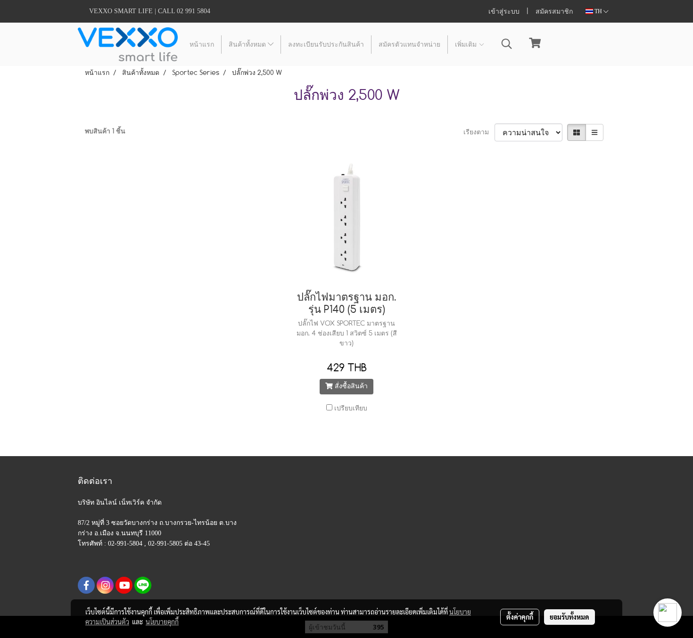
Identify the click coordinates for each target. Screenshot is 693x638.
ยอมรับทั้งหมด (569, 617)
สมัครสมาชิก (554, 11)
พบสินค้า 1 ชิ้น (105, 131)
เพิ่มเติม (466, 44)
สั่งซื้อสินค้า (350, 386)
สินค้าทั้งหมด (248, 44)
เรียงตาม (479, 132)
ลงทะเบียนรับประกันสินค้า (326, 44)
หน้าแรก (202, 44)
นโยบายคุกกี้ (162, 621)
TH (598, 11)
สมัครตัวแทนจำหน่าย (409, 44)
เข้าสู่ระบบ (504, 11)
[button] (506, 44)
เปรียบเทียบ (350, 408)
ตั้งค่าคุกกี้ (519, 617)
